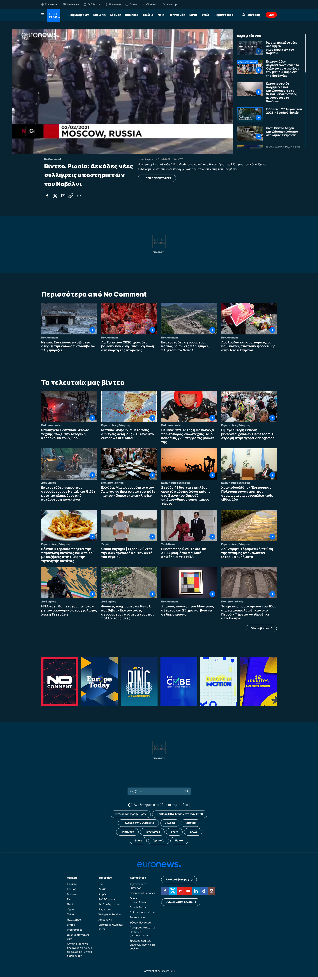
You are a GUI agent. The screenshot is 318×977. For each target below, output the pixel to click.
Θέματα (72, 877)
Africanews (105, 919)
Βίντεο (71, 924)
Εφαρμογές (105, 909)
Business (131, 15)
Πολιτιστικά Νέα (52, 425)
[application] (122, 91)
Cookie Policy (138, 907)
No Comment (49, 337)
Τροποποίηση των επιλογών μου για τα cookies (142, 944)
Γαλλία (193, 831)
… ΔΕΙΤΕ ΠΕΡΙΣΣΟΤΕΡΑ (156, 178)
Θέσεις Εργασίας (140, 922)
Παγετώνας (152, 831)
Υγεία (205, 15)
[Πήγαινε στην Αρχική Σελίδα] (53, 15)
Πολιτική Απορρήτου (142, 912)
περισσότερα (138, 877)
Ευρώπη (99, 15)
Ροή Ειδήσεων (78, 15)
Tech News (168, 543)
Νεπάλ (179, 840)
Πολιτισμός (177, 15)
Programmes (74, 929)
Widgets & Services (110, 914)
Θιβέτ (138, 840)
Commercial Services (142, 893)
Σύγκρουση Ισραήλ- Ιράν (130, 813)
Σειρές (105, 543)
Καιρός (102, 894)
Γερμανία (158, 840)
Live (271, 14)
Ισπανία (191, 822)
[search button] (164, 4)
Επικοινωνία (137, 917)
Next (161, 15)
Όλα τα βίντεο (260, 628)
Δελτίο (102, 889)
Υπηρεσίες (105, 877)
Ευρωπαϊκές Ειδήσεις (115, 425)
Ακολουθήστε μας (109, 904)
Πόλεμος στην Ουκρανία (138, 822)
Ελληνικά (50, 4)
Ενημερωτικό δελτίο (179, 901)
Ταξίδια (148, 15)
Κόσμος (115, 15)
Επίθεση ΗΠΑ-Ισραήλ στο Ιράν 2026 (180, 813)
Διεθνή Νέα (48, 482)
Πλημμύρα (127, 831)
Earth (193, 15)
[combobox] (182, 4)
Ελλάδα (170, 822)
